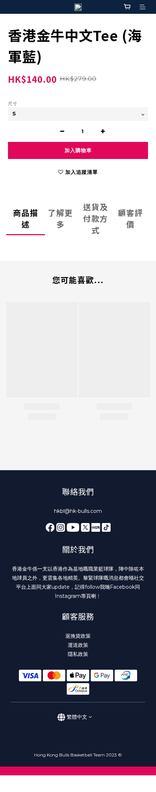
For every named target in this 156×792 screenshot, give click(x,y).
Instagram (68, 596)
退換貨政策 (78, 636)
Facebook (122, 587)
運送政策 (78, 645)
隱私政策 (78, 654)
